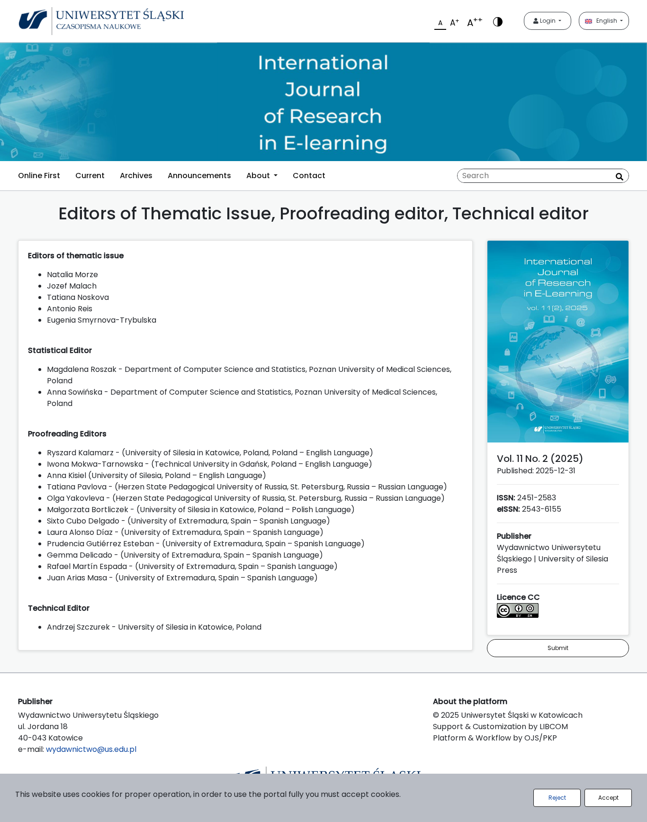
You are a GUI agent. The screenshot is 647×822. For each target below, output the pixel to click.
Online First (39, 175)
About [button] (259, 175)
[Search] (619, 177)
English (605, 21)
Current (90, 175)
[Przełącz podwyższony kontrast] (497, 21)
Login (548, 21)
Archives (136, 175)
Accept (608, 798)
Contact (309, 175)
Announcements (199, 175)
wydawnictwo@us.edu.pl (91, 749)
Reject (557, 798)
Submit (558, 648)
